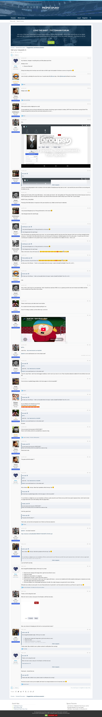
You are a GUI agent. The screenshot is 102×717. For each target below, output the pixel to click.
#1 (89, 58)
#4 (89, 103)
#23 (89, 456)
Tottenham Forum (18, 706)
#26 (89, 543)
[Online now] (15, 79)
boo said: (24, 173)
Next (16, 55)
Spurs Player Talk (18, 707)
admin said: (24, 549)
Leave (56, 715)
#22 (89, 441)
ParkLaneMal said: (26, 258)
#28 (89, 591)
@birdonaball (63, 76)
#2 (89, 73)
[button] (26, 18)
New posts (12, 21)
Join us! (51, 42)
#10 (89, 240)
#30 (89, 652)
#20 (89, 410)
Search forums (20, 21)
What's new (21, 18)
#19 (89, 394)
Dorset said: (25, 273)
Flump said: (24, 491)
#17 (89, 360)
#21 (89, 426)
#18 (89, 378)
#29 (89, 629)
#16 (89, 344)
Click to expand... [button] (56, 185)
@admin (23, 353)
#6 (89, 170)
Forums (13, 18)
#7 (89, 192)
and (26, 100)
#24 (89, 472)
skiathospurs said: (26, 226)
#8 (89, 208)
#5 (89, 119)
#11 (89, 255)
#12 (89, 270)
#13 (89, 285)
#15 (89, 315)
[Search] (90, 18)
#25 (89, 528)
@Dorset (52, 76)
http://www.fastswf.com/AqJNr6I (34, 350)
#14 (89, 300)
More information (51, 715)
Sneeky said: (25, 444)
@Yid (22, 347)
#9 (89, 223)
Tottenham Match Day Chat (20, 709)
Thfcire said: (25, 515)
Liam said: (24, 675)
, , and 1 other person (31, 437)
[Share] (88, 58)
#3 (89, 88)
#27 (89, 566)
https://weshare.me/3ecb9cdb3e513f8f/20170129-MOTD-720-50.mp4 (36, 533)
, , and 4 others (33, 587)
